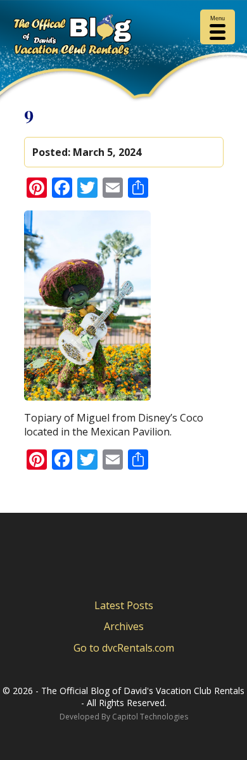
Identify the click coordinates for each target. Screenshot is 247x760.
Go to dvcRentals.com (123, 648)
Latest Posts (123, 605)
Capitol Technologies (150, 716)
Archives (124, 626)
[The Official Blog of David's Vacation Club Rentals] (123, 37)
